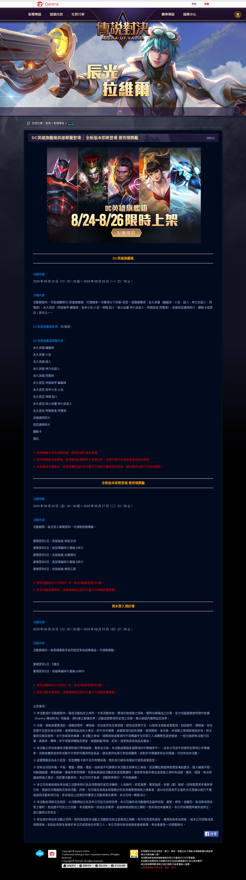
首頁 (48, 123)
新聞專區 (59, 123)
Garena (47, 4)
